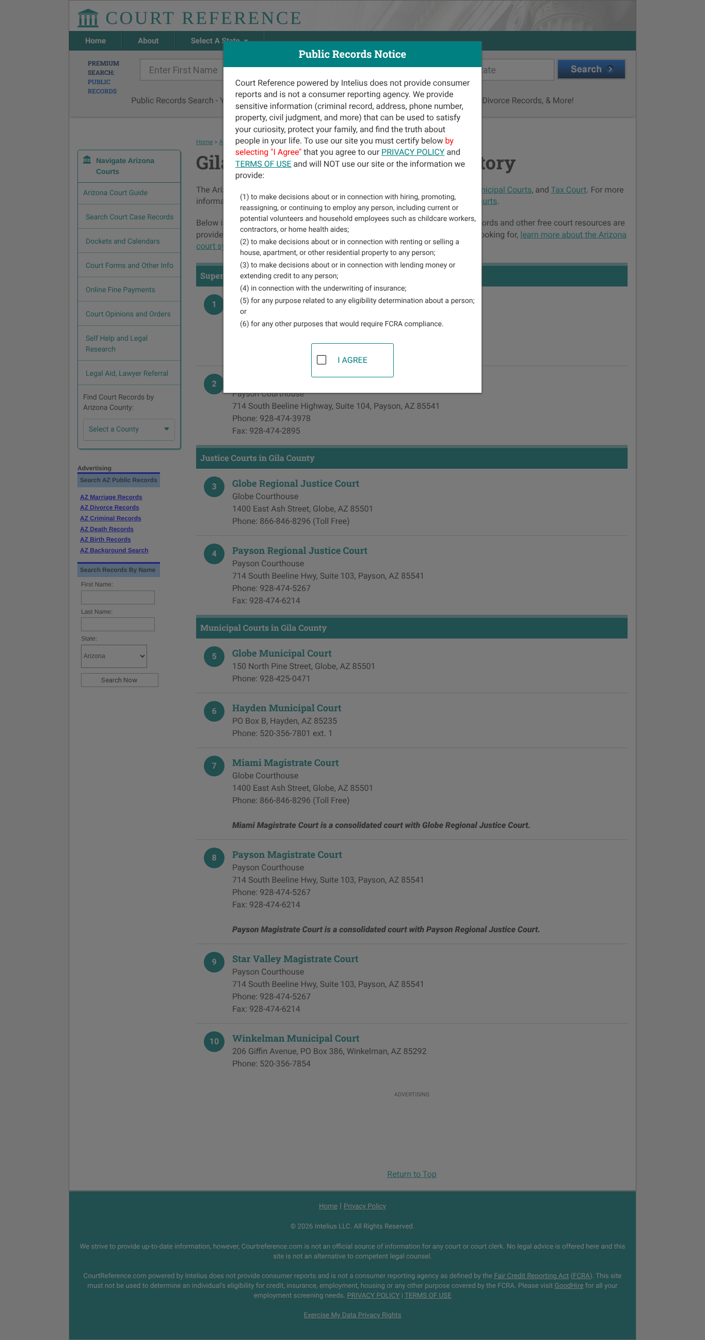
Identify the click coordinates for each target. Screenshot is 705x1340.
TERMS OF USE (263, 164)
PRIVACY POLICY (412, 152)
